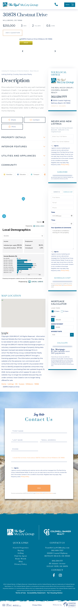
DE (16, 384)
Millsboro (29, 384)
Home (3, 384)
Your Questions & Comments (61, 227)
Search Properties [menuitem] (21, 548)
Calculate (62, 343)
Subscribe (62, 172)
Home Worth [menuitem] (20, 559)
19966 (36, 384)
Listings (11, 384)
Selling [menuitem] (21, 553)
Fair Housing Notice (54, 593)
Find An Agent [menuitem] (20, 556)
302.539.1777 (59, 96)
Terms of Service (68, 285)
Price (53, 316)
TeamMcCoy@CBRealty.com (57, 548)
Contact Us (54, 106)
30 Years (56, 311)
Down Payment (57, 324)
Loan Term (55, 308)
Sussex (21, 384)
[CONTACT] (12, 33)
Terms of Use (21, 593)
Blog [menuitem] (21, 561)
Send (39, 488)
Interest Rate (56, 331)
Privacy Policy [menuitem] (20, 564)
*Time (53, 220)
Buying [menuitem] (21, 551)
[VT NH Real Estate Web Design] (64, 605)
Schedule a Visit (67, 192)
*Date (53, 212)
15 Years (65, 311)
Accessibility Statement (36, 593)
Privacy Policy (65, 164)
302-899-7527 (57, 551)
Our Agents (62, 106)
